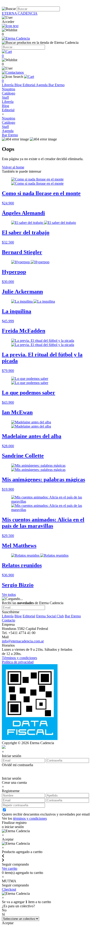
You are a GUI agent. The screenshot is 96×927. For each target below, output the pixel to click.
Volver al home (13, 167)
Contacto (8, 620)
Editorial (29, 85)
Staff (5, 97)
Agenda (42, 85)
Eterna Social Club (50, 616)
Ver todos (9, 595)
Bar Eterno (56, 85)
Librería (8, 85)
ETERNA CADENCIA (20, 13)
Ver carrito (9, 868)
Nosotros (8, 89)
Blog (18, 85)
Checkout (9, 889)
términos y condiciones (30, 818)
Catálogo (8, 93)
